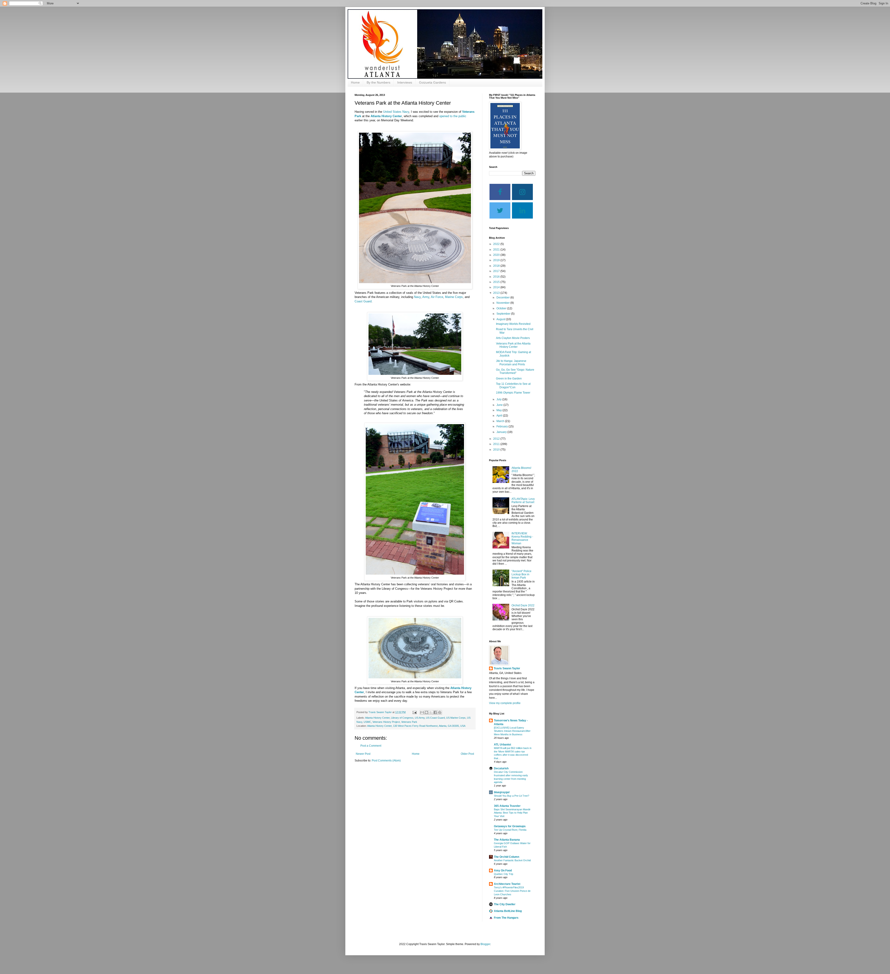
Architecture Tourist (507, 884)
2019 (496, 260)
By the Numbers (378, 82)
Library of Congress (402, 717)
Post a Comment (370, 745)
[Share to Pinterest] (439, 712)
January (501, 432)
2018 (496, 265)
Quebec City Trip (503, 874)
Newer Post (363, 753)
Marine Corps (454, 297)
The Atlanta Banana (507, 839)
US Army (420, 717)
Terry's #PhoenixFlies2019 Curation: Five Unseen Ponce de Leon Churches (512, 891)
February (502, 426)
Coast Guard (363, 301)
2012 (496, 438)
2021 (496, 249)
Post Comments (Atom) (386, 760)
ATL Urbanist (502, 744)
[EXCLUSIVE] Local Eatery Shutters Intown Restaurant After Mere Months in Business (512, 731)
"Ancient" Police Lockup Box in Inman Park (521, 574)
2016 (496, 276)
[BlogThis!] (426, 712)
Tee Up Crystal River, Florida (510, 829)
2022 (496, 244)
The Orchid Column (506, 856)
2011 (496, 444)
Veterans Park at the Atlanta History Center (513, 345)
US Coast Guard (435, 717)
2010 (496, 449)
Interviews (404, 82)
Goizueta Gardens (432, 82)
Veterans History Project (386, 721)
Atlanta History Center (386, 116)
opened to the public (452, 116)
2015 (496, 282)
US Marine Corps (456, 717)
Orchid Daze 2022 (523, 605)
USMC (367, 721)
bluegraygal (501, 792)
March (500, 421)
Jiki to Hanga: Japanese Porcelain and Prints (511, 362)
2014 (496, 287)
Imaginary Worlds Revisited (513, 324)
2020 (496, 255)
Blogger (485, 944)
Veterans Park (409, 721)
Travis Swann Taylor (507, 668)
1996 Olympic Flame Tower (513, 392)
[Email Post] (414, 712)
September (503, 313)
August (501, 319)
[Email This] (422, 712)
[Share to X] (431, 712)
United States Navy (396, 111)
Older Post (467, 753)
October (501, 308)
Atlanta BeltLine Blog (508, 911)
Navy (417, 297)
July (499, 399)
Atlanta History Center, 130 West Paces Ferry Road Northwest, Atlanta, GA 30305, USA (416, 725)
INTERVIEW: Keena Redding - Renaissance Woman (522, 538)
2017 (496, 271)
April (499, 415)
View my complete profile (505, 703)
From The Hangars (506, 917)
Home (355, 82)
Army (425, 297)
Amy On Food (503, 870)
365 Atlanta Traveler (507, 806)
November (503, 302)
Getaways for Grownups (510, 826)
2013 (496, 292)
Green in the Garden (509, 378)
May (499, 410)
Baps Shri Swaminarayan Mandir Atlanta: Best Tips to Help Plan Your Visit (512, 813)
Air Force (437, 297)
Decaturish (501, 768)
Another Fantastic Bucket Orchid (512, 860)
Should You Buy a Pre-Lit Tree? (511, 795)
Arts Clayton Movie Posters (513, 338)
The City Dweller (504, 904)
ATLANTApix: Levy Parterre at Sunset (523, 500)
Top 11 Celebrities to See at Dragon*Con (513, 385)
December (503, 297)
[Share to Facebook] (435, 712)
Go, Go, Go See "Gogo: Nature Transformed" (515, 371)
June (499, 405)
